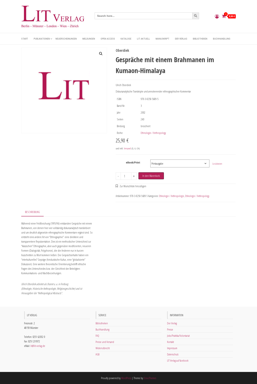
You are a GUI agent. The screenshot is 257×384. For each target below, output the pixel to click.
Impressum (172, 348)
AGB (97, 354)
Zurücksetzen (217, 163)
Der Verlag (181, 38)
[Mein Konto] (217, 16)
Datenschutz (173, 354)
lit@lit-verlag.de (37, 346)
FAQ (97, 335)
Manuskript (162, 38)
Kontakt (170, 342)
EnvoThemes (150, 378)
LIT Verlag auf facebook (177, 360)
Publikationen (42, 38)
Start (24, 38)
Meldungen (88, 38)
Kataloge (126, 38)
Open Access (108, 38)
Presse (170, 329)
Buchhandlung (221, 38)
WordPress (126, 378)
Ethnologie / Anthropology (153, 133)
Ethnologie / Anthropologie (171, 196)
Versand (127, 148)
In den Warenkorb (151, 176)
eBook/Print (133, 162)
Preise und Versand (105, 342)
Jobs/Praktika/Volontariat (178, 335)
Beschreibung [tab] (32, 212)
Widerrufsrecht (103, 348)
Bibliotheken (200, 38)
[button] (100, 53)
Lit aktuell (143, 38)
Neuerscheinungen (66, 38)
